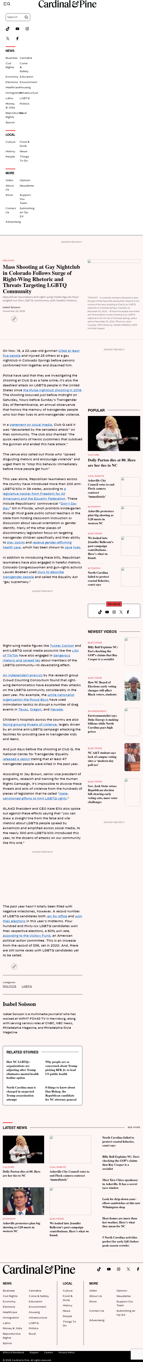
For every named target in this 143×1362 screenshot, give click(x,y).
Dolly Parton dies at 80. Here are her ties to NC (112, 462)
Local (67, 1283)
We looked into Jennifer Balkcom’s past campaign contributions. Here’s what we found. (100, 548)
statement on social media (31, 424)
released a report (16, 759)
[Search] (26, 17)
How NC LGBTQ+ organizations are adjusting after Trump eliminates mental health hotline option (22, 1070)
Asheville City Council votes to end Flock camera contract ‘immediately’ (101, 488)
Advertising (13, 222)
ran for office (57, 916)
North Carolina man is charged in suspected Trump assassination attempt (21, 1093)
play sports (16, 542)
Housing (25, 87)
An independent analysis (23, 675)
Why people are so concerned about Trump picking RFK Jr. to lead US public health (61, 1068)
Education (26, 77)
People (10, 157)
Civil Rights (96, 476)
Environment (28, 82)
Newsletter (27, 186)
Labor (9, 98)
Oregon (36, 709)
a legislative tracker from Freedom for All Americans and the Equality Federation (34, 493)
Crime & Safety (39, 1296)
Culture (10, 142)
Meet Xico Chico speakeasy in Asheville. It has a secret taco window (120, 1184)
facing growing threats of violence (30, 724)
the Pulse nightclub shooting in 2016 (52, 390)
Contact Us (96, 1311)
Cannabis (26, 58)
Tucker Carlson (62, 645)
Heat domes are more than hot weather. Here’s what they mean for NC (119, 1222)
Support (34, 1352)
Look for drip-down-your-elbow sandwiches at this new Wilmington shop (121, 1203)
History (10, 151)
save (68, 547)
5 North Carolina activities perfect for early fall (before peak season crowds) (120, 1241)
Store (9, 195)
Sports (10, 122)
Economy (12, 77)
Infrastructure (29, 93)
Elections (12, 82)
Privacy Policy (67, 1352)
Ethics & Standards (13, 1352)
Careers (48, 1352)
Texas (23, 709)
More (93, 1283)
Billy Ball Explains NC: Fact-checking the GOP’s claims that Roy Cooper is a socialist (103, 653)
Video (9, 180)
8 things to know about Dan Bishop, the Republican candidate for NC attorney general (61, 1093)
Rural (23, 113)
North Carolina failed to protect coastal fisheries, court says (99, 578)
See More (134, 1127)
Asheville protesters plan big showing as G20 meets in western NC (101, 517)
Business (11, 58)
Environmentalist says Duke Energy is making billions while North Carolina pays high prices (103, 723)
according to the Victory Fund (26, 935)
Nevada (56, 709)
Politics (24, 104)
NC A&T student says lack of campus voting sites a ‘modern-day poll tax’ (102, 758)
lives (76, 547)
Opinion (25, 180)
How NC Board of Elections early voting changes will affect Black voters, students (102, 688)
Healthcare (13, 87)
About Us (95, 1296)
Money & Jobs (12, 1328)
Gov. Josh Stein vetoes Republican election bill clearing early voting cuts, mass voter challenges (103, 794)
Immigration (14, 93)
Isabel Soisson (11, 307)
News (23, 151)
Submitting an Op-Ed (27, 212)
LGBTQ (25, 98)
